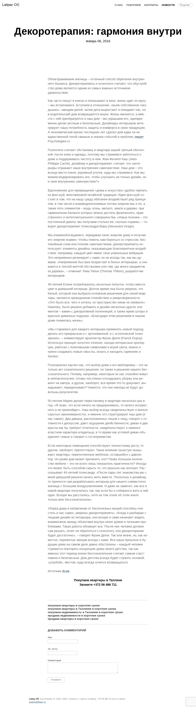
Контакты (151, 5)
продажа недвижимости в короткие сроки (76, 615)
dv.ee (65, 571)
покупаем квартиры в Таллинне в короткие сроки (82, 608)
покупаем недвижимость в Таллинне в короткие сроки (85, 612)
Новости (168, 5)
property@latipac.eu (37, 702)
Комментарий (54, 660)
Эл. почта (52, 649)
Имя (50, 637)
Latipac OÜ (10, 5)
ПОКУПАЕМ (133, 5)
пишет (139, 137)
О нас (119, 5)
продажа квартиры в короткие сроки (73, 618)
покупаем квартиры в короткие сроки (74, 605)
